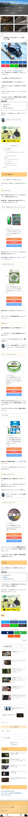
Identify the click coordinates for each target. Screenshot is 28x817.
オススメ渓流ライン (8, 148)
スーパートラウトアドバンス (12, 159)
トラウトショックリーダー (11, 165)
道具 (3, 615)
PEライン (7, 157)
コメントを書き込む (14, 726)
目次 (12, 145)
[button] (25, 738)
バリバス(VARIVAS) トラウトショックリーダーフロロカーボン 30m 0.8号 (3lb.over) (13, 527)
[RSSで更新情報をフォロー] (14, 636)
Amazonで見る (14, 239)
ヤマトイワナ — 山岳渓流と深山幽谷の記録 (11, 793)
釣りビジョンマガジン (6, 794)
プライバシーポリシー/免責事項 (8, 807)
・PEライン (5, 577)
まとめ (5, 167)
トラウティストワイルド (11, 155)
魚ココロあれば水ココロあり (8, 791)
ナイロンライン (8, 150)
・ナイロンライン (6, 575)
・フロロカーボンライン (8, 579)
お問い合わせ (4, 810)
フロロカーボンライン (9, 163)
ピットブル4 (8, 161)
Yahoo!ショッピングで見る (14, 245)
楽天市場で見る (14, 242)
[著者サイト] (7, 632)
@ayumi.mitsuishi (18, 70)
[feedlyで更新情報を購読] (20, 632)
